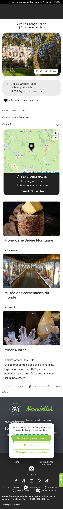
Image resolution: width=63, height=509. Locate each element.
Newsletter (61, 480)
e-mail (23, 387)
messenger (38, 387)
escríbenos (13, 487)
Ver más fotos (48, 71)
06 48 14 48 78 (49, 490)
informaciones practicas (46, 463)
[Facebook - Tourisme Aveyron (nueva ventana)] (16, 480)
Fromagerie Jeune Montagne (28, 240)
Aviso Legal (6, 504)
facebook (55, 387)
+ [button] (56, 133)
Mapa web (16, 504)
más (4, 393)
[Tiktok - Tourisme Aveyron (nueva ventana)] (47, 480)
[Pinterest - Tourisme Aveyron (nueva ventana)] (39, 480)
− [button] (56, 138)
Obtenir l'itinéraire (32, 191)
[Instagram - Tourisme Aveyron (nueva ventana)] (31, 480)
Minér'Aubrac (15, 350)
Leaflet (24, 172)
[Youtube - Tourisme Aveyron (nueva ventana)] (23, 480)
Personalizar (31, 445)
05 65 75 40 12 (24, 490)
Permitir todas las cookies (32, 438)
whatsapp (54, 487)
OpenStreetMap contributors (48, 172)
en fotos (31, 474)
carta (16, 462)
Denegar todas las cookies (31, 452)
